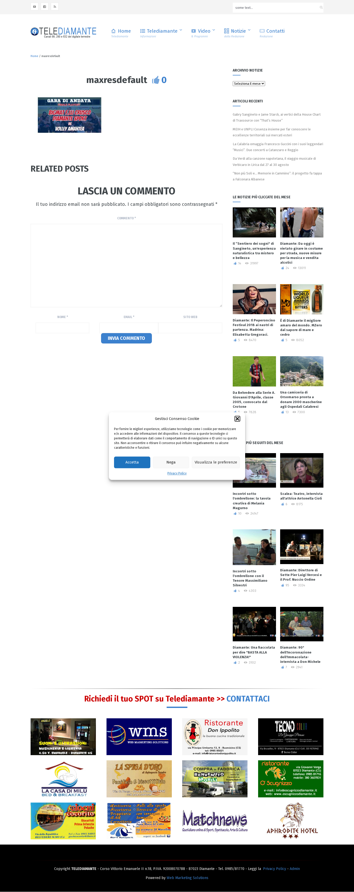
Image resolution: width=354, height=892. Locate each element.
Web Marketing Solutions (187, 878)
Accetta (132, 462)
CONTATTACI (248, 699)
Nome (62, 317)
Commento (126, 218)
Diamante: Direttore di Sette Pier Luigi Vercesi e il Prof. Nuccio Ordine (301, 574)
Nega (171, 462)
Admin (295, 869)
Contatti (272, 33)
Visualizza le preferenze (216, 462)
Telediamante (159, 33)
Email (129, 317)
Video (200, 33)
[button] (237, 418)
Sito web (190, 317)
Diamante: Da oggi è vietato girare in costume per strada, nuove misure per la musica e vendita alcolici (301, 253)
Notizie (235, 33)
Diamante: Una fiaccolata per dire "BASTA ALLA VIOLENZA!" (254, 652)
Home (121, 33)
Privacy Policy (177, 473)
